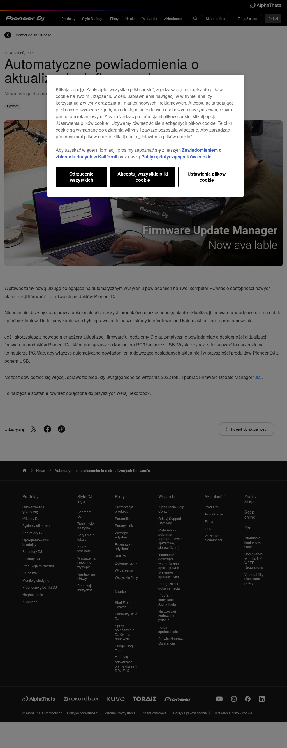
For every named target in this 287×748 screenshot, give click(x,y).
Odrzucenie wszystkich (81, 177)
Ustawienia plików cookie (207, 177)
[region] (145, 136)
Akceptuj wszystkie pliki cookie (142, 177)
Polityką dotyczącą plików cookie (176, 156)
